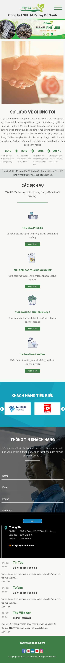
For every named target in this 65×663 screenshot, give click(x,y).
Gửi (32, 521)
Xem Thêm (32, 244)
